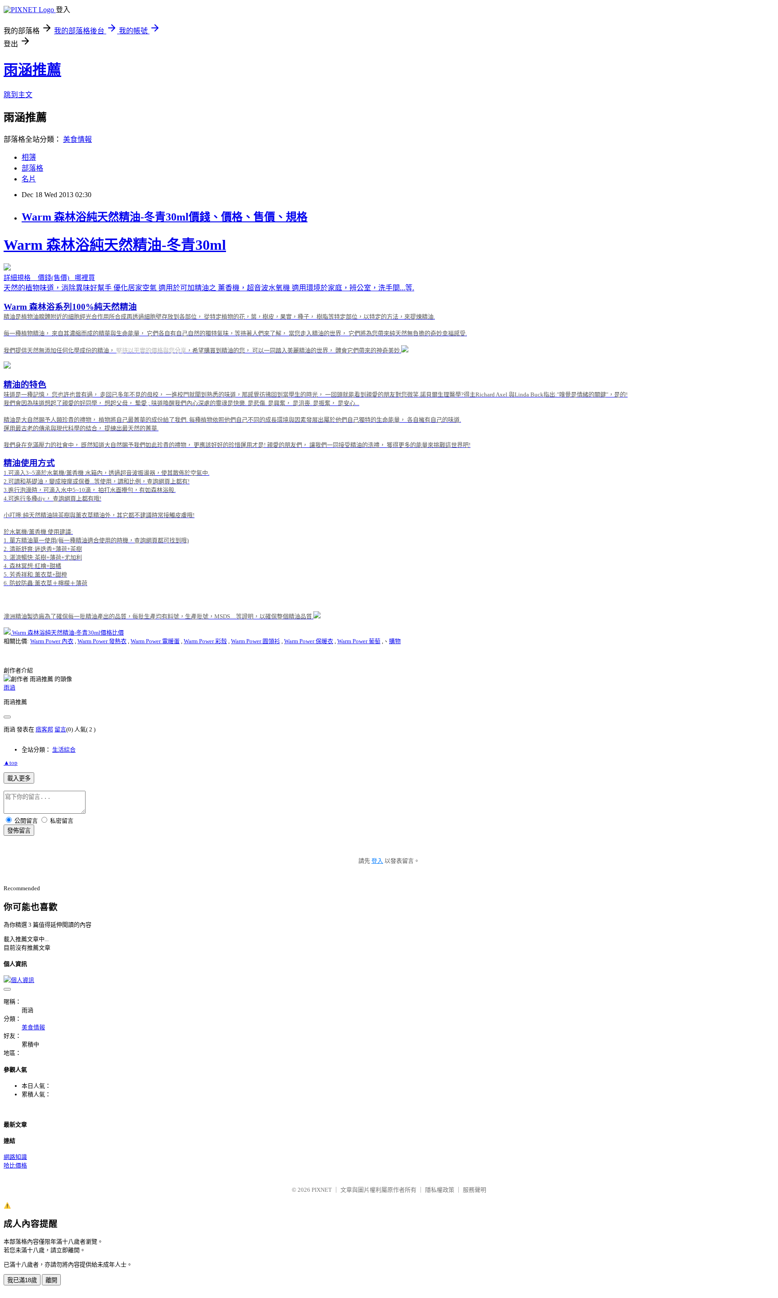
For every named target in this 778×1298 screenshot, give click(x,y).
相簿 (29, 157)
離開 (51, 1280)
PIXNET (322, 1189)
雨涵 (9, 687)
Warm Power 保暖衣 (308, 641)
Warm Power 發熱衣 (102, 641)
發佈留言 (19, 830)
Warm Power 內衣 (51, 641)
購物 (395, 641)
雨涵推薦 (32, 70)
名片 (29, 179)
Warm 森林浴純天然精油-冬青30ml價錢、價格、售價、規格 (165, 217)
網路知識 (15, 1157)
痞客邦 (44, 729)
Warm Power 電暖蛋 (155, 641)
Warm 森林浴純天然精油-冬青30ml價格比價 (68, 632)
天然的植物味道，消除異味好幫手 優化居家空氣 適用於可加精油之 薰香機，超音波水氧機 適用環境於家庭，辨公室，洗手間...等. (316, 428)
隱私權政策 (439, 1189)
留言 (60, 729)
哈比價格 (15, 1165)
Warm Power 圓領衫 (255, 641)
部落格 (32, 168)
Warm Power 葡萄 (358, 641)
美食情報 (77, 139)
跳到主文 (18, 95)
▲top (11, 762)
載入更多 (19, 778)
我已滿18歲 (22, 1280)
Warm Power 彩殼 (205, 641)
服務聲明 (474, 1189)
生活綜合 (64, 749)
